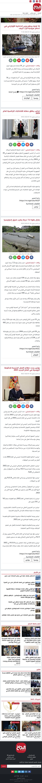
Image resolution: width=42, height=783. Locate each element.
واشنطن (35, 686)
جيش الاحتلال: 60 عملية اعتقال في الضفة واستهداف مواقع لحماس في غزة (21, 730)
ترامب (36, 206)
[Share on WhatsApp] (15, 60)
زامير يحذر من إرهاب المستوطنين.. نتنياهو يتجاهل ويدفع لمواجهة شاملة (19, 723)
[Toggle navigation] (30, 1)
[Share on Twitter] (23, 60)
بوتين (27, 559)
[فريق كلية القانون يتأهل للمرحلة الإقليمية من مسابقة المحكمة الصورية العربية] (31, 777)
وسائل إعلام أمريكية (20, 686)
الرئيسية (39, 13)
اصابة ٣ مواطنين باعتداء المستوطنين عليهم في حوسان (20, 736)
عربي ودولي (33, 13)
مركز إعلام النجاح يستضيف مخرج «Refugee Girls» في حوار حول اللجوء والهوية (32, 767)
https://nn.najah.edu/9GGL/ (29, 349)
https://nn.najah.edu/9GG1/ (29, 554)
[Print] (10, 60)
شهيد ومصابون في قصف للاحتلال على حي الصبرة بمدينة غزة (19, 710)
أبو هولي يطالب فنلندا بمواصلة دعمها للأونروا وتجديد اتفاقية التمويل (20, 717)
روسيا (36, 98)
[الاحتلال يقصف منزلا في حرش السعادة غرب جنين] (37, 704)
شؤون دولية (25, 13)
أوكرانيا (27, 98)
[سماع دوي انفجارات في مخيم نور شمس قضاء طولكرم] (37, 743)
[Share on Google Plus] (27, 60)
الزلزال (35, 354)
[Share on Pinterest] (19, 60)
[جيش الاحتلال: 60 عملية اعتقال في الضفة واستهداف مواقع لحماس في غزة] (37, 730)
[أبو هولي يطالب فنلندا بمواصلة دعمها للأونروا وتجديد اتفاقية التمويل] (37, 717)
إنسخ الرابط (13, 92)
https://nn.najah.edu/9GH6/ (29, 92)
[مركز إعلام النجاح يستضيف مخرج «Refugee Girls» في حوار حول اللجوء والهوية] (31, 758)
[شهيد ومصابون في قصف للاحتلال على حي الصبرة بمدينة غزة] (37, 710)
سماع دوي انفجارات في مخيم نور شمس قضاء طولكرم (18, 742)
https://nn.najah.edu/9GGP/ (29, 200)
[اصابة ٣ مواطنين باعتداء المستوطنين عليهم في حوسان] (37, 737)
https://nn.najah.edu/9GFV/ (30, 680)
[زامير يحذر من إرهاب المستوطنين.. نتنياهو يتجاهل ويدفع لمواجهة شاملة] (37, 724)
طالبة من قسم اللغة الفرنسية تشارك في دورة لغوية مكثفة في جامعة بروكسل (11, 767)
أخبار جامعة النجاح (34, 751)
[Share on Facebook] (31, 60)
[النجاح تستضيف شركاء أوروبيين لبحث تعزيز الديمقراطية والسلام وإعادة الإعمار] (11, 777)
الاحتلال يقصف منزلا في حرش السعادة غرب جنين (19, 703)
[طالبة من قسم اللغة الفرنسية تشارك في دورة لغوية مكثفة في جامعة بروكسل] (11, 758)
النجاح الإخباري (37, 7)
